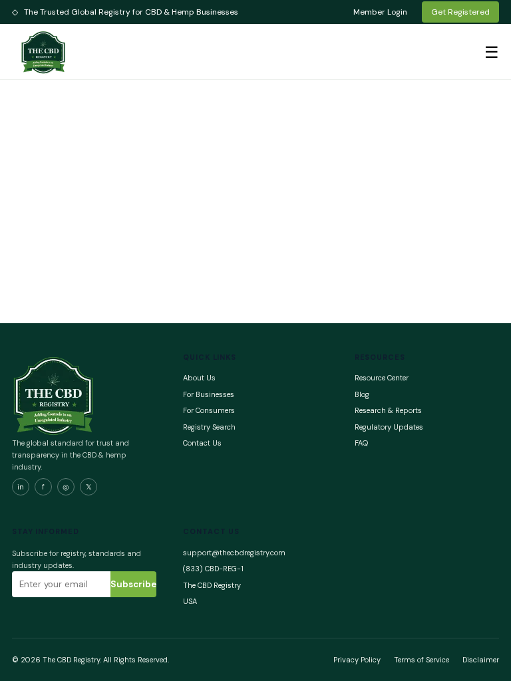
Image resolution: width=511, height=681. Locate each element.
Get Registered (460, 12)
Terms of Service (421, 659)
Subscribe (133, 584)
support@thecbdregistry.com (234, 552)
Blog (362, 394)
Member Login (380, 12)
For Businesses (208, 394)
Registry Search (209, 427)
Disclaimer (480, 659)
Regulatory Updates (389, 427)
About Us (199, 377)
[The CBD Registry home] (44, 52)
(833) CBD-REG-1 (213, 568)
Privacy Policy (357, 659)
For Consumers (209, 410)
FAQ (361, 443)
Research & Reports (388, 410)
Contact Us (202, 443)
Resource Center (382, 377)
